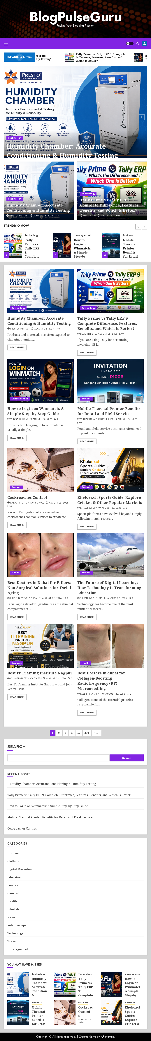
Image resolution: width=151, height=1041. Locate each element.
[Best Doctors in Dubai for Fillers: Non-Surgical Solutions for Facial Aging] (40, 555)
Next (97, 733)
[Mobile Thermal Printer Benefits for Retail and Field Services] (111, 245)
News (11, 917)
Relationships (16, 925)
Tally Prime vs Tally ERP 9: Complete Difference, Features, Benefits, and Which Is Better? (110, 205)
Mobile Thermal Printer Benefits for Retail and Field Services (130, 252)
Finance (12, 885)
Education (14, 877)
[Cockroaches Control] (40, 470)
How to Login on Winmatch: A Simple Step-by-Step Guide (82, 250)
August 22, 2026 (43, 215)
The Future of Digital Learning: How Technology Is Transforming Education (109, 587)
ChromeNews (87, 1037)
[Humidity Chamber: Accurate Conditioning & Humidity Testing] (75, 116)
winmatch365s (19, 419)
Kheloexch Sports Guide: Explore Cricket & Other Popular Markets (109, 500)
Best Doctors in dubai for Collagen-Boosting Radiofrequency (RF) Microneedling (101, 681)
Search (16, 746)
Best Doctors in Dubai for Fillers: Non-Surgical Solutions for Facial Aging (39, 587)
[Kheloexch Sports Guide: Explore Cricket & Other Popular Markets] (110, 470)
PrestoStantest (19, 215)
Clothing (13, 861)
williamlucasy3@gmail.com (96, 419)
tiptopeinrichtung (91, 598)
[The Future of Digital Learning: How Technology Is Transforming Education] (110, 555)
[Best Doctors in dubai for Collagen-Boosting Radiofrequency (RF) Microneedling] (110, 646)
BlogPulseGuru (75, 16)
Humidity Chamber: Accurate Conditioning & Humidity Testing (62, 151)
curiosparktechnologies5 (25, 678)
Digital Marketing (20, 869)
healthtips (89, 215)
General (13, 893)
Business (128, 235)
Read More (17, 347)
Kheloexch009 (88, 508)
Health (15, 572)
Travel (12, 941)
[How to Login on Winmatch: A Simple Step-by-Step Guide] (62, 245)
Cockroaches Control (27, 497)
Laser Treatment (90, 694)
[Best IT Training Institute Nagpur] (40, 646)
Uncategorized (82, 235)
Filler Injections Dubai (23, 598)
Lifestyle (13, 909)
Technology (14, 138)
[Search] (137, 43)
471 (87, 733)
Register (144, 43)
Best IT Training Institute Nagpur (40, 673)
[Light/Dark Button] (130, 43)
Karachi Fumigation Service (27, 503)
